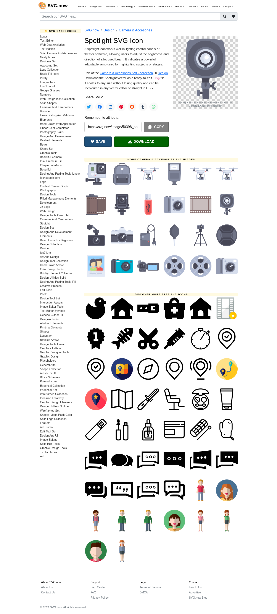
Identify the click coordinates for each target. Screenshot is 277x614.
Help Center (97, 587)
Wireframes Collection (54, 394)
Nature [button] (179, 6)
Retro (43, 144)
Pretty (44, 78)
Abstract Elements (51, 323)
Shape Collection (50, 369)
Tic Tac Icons (48, 452)
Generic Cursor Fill (51, 315)
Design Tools (48, 194)
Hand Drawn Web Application (58, 123)
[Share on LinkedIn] (110, 106)
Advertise (195, 592)
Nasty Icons (47, 57)
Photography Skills (52, 132)
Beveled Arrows (50, 339)
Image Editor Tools (52, 306)
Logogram (46, 335)
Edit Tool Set (48, 431)
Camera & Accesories (135, 30)
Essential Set (48, 389)
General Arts (48, 365)
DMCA (144, 592)
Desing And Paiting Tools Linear (60, 173)
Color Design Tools (52, 269)
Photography (48, 190)
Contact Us (48, 592)
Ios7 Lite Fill (47, 86)
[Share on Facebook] (99, 106)
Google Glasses (50, 90)
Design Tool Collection (54, 261)
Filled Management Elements (58, 198)
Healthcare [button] (164, 6)
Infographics (47, 82)
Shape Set (46, 148)
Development (48, 202)
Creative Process (51, 286)
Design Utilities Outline (54, 406)
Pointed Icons (48, 381)
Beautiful (45, 169)
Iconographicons (50, 177)
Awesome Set (49, 65)
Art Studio (46, 427)
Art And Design (49, 256)
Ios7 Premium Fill (51, 161)
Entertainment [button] (146, 6)
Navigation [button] (95, 6)
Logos (44, 36)
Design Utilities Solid (53, 277)
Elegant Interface (50, 165)
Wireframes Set (50, 410)
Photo (43, 294)
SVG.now (91, 30)
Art (42, 456)
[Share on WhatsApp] (153, 106)
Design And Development (56, 136)
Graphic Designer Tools (54, 352)
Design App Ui (49, 435)
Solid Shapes (48, 103)
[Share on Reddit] (132, 106)
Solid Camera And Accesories (58, 53)
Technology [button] (127, 6)
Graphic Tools (48, 152)
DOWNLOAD (144, 141)
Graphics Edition (50, 348)
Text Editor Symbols (53, 310)
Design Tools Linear (52, 344)
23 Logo (45, 206)
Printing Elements (51, 327)
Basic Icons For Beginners (56, 240)
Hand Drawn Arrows (52, 265)
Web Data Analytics (52, 44)
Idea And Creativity (52, 398)
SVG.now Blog (198, 597)
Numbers (45, 94)
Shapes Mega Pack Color (56, 414)
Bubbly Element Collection (56, 273)
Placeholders (48, 360)
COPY (158, 127)
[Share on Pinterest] (121, 106)
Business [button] (111, 6)
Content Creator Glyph (54, 186)
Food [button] (204, 6)
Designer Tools (49, 319)
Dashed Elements (51, 140)
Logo (43, 182)
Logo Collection (49, 69)
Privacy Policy (99, 597)
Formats (45, 423)
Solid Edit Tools (50, 443)
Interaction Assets (51, 302)
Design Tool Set (50, 298)
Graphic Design (49, 356)
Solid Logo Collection (53, 419)
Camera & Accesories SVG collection (126, 73)
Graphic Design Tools (53, 448)
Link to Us (195, 587)
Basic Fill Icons (50, 73)
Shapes (45, 331)
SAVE (100, 141)
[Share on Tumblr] (142, 106)
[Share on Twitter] (88, 106)
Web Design (47, 211)
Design (44, 248)
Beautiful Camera (51, 157)
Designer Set (48, 61)
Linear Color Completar (54, 128)
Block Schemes (50, 377)
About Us (47, 587)
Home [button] (215, 6)
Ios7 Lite (45, 252)
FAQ (93, 592)
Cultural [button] (192, 6)
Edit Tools (46, 290)
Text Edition (47, 48)
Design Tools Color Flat (54, 215)
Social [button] (81, 6)
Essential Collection (52, 385)
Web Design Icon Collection (57, 99)
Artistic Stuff (48, 373)
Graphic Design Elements (56, 402)
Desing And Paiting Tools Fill (58, 281)
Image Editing (48, 439)
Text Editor (47, 40)
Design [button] (227, 6)
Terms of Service (150, 587)
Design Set (47, 227)
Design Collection (51, 244)
